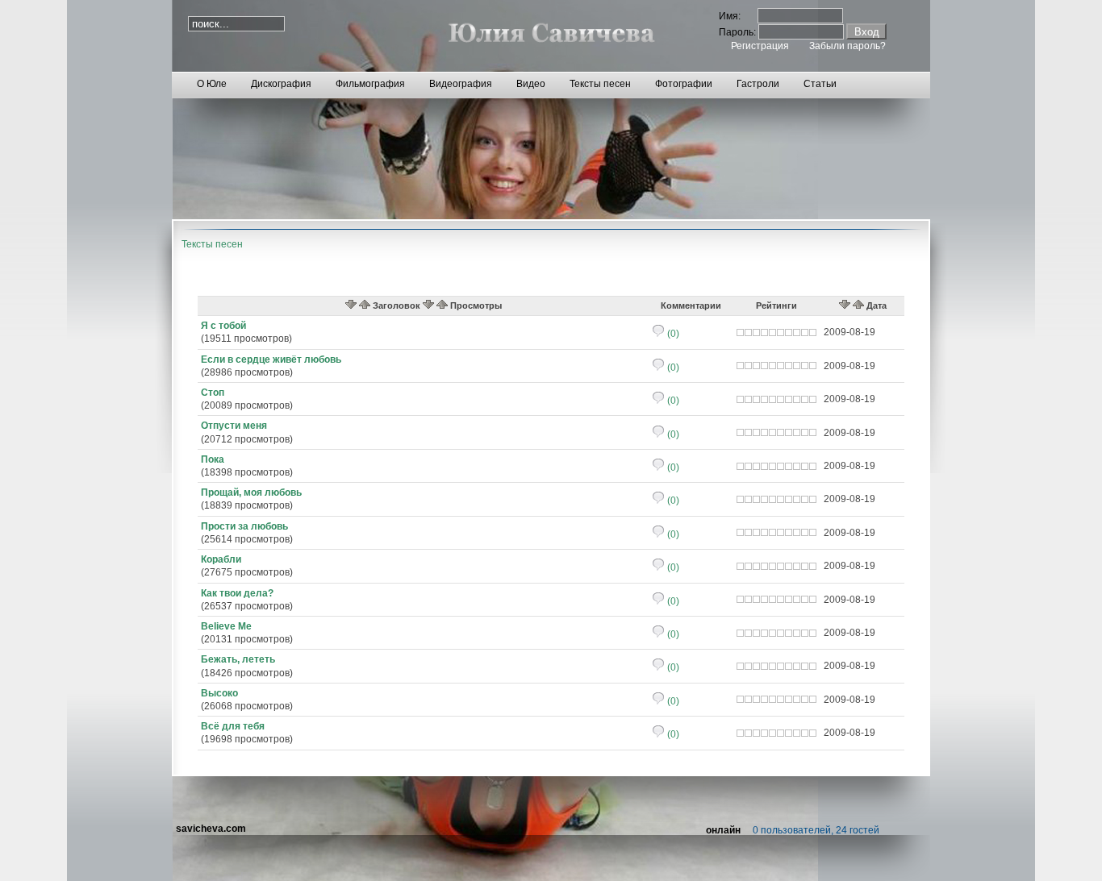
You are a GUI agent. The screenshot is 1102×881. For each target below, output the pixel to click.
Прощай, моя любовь (251, 492)
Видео (530, 83)
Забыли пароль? (847, 46)
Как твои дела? (237, 593)
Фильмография (370, 83)
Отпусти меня (234, 425)
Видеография (460, 83)
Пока (212, 459)
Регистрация (760, 46)
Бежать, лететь (238, 659)
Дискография (281, 83)
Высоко (219, 693)
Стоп (212, 392)
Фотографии (683, 83)
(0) (672, 333)
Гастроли (758, 83)
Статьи (820, 83)
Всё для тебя (233, 726)
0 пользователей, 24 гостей (816, 830)
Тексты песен (600, 83)
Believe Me (226, 626)
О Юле (212, 83)
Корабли (221, 559)
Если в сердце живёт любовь (271, 359)
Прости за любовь (244, 526)
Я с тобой (223, 325)
